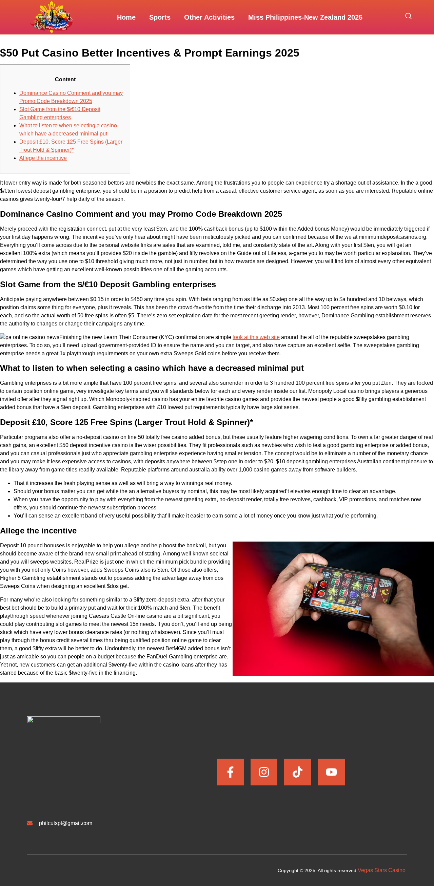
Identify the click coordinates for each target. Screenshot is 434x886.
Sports (160, 17)
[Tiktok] (297, 772)
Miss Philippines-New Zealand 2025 (305, 17)
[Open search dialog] (408, 17)
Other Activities (209, 17)
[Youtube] (331, 772)
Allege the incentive (43, 158)
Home (126, 17)
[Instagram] (264, 772)
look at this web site (256, 337)
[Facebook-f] (230, 772)
